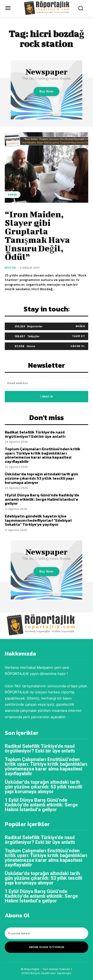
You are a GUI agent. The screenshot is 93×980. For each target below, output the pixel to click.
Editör (10, 267)
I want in (46, 396)
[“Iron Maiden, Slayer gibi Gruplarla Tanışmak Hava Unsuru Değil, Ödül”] (46, 167)
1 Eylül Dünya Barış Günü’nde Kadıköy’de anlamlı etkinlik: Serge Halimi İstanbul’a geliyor (42, 499)
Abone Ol (77, 346)
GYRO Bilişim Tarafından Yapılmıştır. (46, 973)
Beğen (80, 326)
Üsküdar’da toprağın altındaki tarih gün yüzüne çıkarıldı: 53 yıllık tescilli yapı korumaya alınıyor (41, 478)
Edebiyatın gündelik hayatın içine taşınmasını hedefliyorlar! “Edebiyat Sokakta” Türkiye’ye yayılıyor (38, 520)
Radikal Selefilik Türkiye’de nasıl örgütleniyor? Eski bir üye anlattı (35, 434)
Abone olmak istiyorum (46, 947)
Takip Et (78, 336)
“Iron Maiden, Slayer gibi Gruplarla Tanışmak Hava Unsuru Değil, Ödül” (37, 235)
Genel (13, 194)
